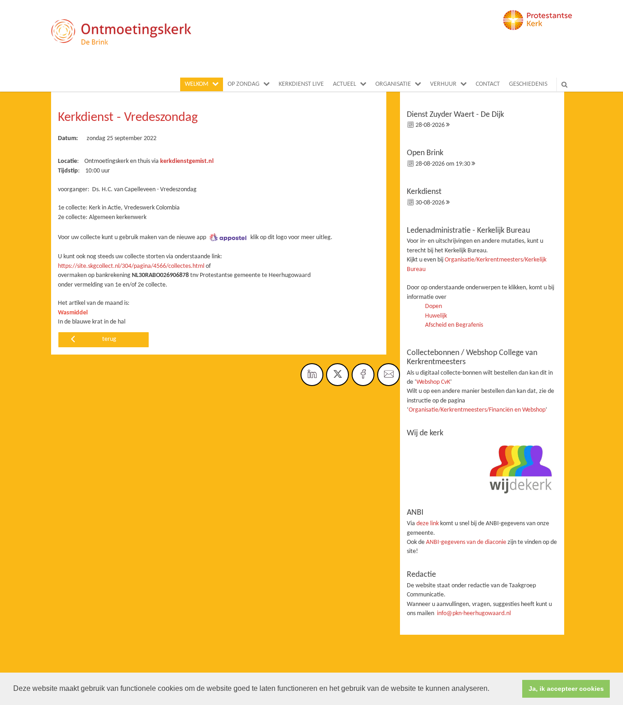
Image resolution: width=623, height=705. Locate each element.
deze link (427, 523)
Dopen (433, 306)
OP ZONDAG (244, 84)
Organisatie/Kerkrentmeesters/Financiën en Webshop (477, 410)
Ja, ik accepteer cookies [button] (566, 688)
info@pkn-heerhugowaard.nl (474, 613)
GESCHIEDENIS (528, 84)
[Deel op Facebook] (363, 374)
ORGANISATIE (393, 84)
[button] (492, 689)
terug (109, 339)
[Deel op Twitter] (337, 374)
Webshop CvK (433, 382)
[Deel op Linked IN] (312, 374)
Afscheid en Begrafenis (454, 325)
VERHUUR (443, 84)
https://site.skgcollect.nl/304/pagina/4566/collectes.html (131, 266)
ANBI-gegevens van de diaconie (467, 542)
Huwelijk (436, 316)
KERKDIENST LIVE (301, 84)
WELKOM (196, 84)
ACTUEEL (344, 84)
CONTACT (488, 84)
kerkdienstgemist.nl (186, 161)
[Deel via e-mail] (388, 374)
